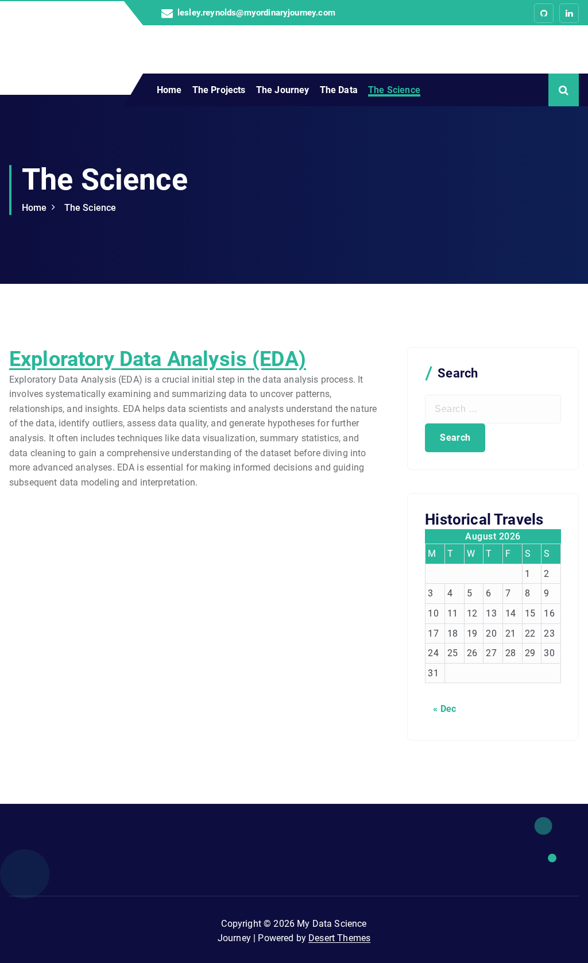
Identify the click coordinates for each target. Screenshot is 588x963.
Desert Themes (339, 938)
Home (169, 89)
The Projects (219, 89)
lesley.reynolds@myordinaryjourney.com (256, 13)
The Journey (283, 89)
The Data (339, 89)
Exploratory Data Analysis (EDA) (157, 359)
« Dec (444, 708)
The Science (394, 89)
